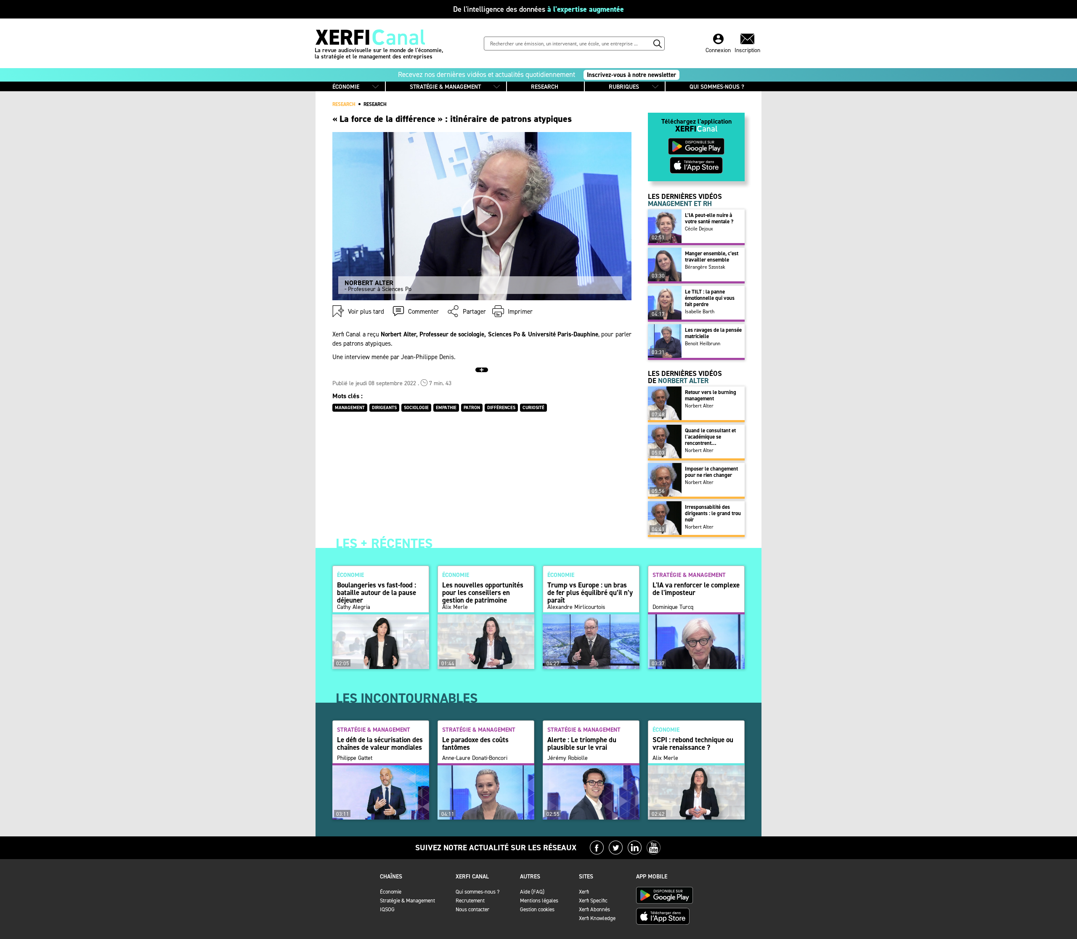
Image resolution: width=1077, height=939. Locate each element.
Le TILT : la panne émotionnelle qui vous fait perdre (710, 297)
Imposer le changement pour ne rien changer (711, 472)
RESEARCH (544, 87)
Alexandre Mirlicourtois (576, 607)
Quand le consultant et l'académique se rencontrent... (710, 436)
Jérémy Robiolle (567, 758)
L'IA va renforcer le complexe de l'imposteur (696, 588)
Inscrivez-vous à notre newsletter (631, 75)
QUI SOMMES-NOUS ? (717, 87)
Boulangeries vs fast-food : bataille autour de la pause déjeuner (376, 592)
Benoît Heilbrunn (702, 344)
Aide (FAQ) (532, 891)
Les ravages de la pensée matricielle (713, 333)
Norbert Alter (699, 406)
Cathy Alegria (353, 607)
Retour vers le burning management (710, 395)
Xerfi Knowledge (597, 918)
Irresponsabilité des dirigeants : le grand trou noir (713, 513)
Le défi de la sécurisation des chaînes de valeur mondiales (380, 743)
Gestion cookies (537, 909)
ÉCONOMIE (345, 87)
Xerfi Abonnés (594, 909)
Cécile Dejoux (699, 229)
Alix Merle (455, 607)
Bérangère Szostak (705, 267)
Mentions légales (539, 900)
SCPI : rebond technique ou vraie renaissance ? (693, 743)
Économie (390, 891)
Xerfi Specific (593, 900)
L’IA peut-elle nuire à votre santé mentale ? (709, 218)
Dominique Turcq (673, 607)
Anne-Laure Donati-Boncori (474, 758)
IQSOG (387, 909)
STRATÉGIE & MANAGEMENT (445, 87)
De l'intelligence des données (538, 9)
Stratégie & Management (407, 900)
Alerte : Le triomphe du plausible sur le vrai (581, 743)
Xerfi (584, 891)
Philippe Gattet (354, 758)
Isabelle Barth (699, 312)
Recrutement (470, 900)
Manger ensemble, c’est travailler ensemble (711, 256)
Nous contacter (472, 909)
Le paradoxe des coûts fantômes (475, 743)
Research (375, 104)
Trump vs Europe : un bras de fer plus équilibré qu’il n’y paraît (590, 592)
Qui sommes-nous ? (477, 891)
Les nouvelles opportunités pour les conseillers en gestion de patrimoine (482, 592)
